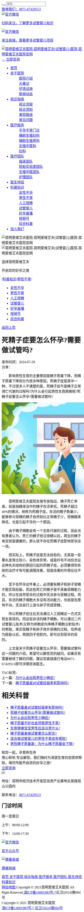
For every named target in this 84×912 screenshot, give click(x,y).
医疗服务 (17, 125)
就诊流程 (26, 104)
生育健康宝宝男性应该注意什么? (35, 728)
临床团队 (26, 161)
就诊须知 (26, 109)
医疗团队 (17, 156)
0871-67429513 (30, 795)
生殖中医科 (27, 146)
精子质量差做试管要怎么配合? (33, 733)
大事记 (24, 83)
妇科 (22, 151)
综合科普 (26, 224)
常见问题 (26, 120)
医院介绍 (26, 78)
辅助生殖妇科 (29, 135)
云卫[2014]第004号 (49, 908)
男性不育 (26, 198)
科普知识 (17, 187)
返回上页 (9, 327)
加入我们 (17, 229)
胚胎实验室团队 (31, 167)
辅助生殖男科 (29, 141)
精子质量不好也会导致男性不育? (35, 723)
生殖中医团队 (29, 172)
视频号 (24, 218)
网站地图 (9, 887)
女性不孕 (26, 192)
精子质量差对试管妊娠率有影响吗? (42, 683)
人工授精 (26, 203)
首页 (13, 68)
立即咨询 (13, 59)
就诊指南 (17, 99)
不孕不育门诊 (29, 130)
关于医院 (17, 73)
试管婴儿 (26, 208)
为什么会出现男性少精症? (35, 678)
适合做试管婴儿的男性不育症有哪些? (38, 738)
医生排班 (17, 182)
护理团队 (26, 177)
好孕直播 (26, 213)
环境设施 (26, 89)
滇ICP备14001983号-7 (39, 892)
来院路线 (26, 115)
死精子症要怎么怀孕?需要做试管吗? (37, 713)
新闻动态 (26, 94)
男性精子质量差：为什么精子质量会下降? (42, 744)
